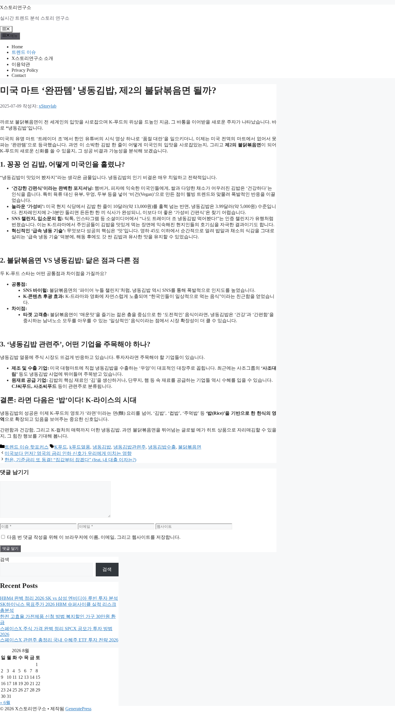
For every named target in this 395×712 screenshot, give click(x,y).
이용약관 (21, 64)
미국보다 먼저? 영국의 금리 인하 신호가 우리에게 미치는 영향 (68, 453)
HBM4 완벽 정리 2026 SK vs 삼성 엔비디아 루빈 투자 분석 (59, 598)
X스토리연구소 (15, 7)
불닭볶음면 (189, 446)
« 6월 (5, 702)
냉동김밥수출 (162, 446)
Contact (19, 75)
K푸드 (60, 446)
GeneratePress (78, 708)
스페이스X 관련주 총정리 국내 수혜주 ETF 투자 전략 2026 (59, 639)
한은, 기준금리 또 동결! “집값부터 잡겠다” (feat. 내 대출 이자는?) (70, 459)
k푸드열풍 (79, 446)
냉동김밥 (102, 446)
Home (17, 46)
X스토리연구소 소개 (32, 58)
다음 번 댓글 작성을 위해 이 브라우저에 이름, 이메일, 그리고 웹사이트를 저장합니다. (93, 537)
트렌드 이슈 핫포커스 (27, 446)
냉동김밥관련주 (129, 446)
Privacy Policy (25, 70)
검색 (4, 559)
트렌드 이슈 (24, 52)
